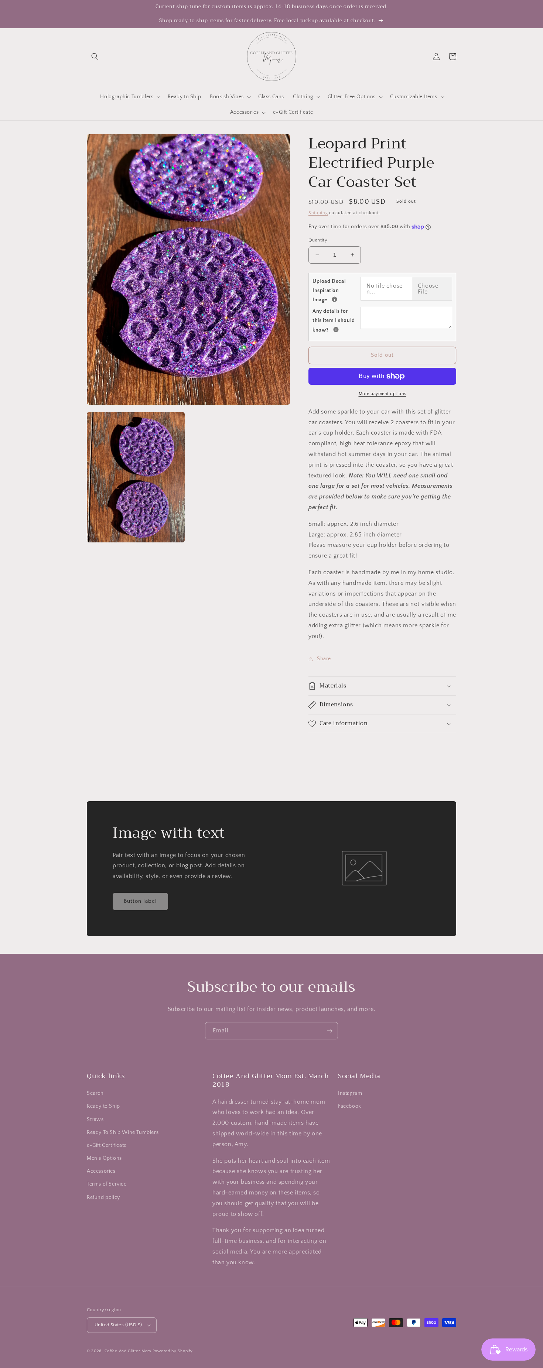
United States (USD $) (118, 1324)
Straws (95, 1119)
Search (95, 1093)
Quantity (317, 240)
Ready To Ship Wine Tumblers (122, 1132)
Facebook (349, 1106)
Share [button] (324, 659)
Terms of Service (107, 1184)
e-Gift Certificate (107, 1145)
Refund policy (103, 1197)
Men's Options (104, 1158)
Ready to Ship (103, 1106)
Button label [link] (140, 901)
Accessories (101, 1171)
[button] (95, 56)
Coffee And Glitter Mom (128, 1351)
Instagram (350, 1093)
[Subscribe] (329, 1030)
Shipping (318, 212)
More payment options (382, 393)
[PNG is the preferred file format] (334, 299)
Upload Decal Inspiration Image (337, 290)
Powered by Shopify (173, 1351)
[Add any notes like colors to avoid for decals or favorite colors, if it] (336, 329)
